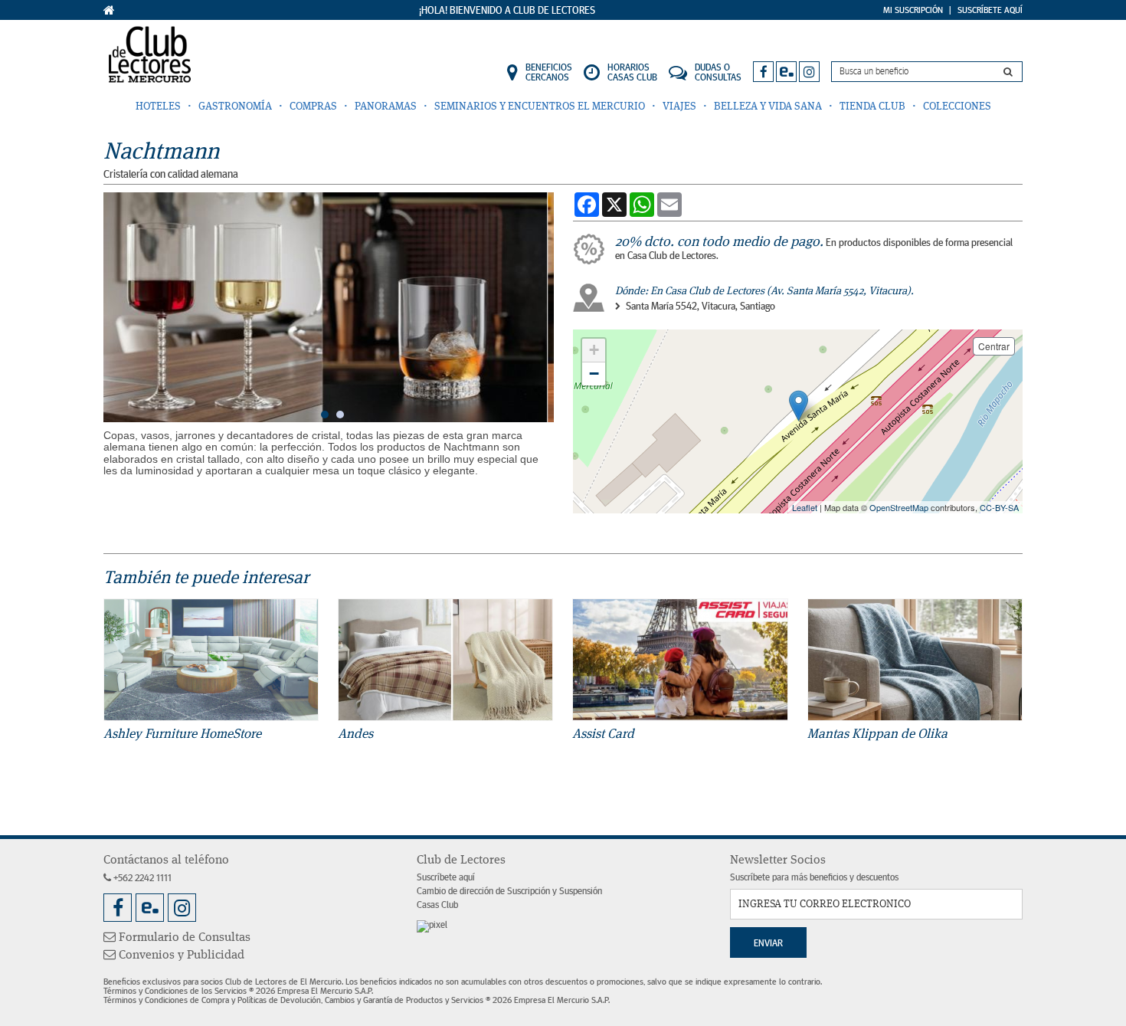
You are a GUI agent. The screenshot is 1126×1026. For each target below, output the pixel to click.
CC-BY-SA (999, 507)
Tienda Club (872, 106)
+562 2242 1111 (141, 878)
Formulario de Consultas (183, 938)
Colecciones (957, 106)
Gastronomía (235, 106)
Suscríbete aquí (446, 878)
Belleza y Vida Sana (768, 106)
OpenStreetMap (898, 507)
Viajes (679, 106)
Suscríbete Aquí (990, 10)
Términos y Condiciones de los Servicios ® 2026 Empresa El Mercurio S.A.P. (238, 990)
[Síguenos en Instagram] (809, 71)
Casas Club (437, 905)
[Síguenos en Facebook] (763, 71)
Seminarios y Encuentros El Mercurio (539, 106)
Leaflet (804, 507)
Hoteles (158, 106)
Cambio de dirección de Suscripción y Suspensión (509, 892)
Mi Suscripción (913, 10)
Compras (313, 106)
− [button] (594, 373)
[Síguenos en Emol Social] (786, 71)
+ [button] (594, 349)
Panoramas (386, 106)
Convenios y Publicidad (180, 955)
